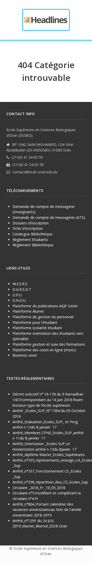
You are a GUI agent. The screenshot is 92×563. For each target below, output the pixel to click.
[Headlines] (46, 20)
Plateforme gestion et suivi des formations (49, 344)
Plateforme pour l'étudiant (35, 322)
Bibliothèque (42, 244)
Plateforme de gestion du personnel (43, 316)
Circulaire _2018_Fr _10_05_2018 (39, 487)
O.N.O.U (19, 300)
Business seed (25, 355)
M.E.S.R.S (20, 283)
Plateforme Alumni (28, 311)
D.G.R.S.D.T (22, 289)
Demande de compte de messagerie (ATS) (49, 217)
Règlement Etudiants (30, 239)
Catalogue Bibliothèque (32, 234)
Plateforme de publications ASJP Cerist (46, 305)
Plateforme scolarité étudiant (37, 327)
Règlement (22, 244)
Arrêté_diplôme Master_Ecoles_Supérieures (49, 454)
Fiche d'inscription (28, 228)
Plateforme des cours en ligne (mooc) (44, 349)
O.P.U (17, 295)
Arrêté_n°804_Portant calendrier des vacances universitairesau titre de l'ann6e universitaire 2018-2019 (47, 510)
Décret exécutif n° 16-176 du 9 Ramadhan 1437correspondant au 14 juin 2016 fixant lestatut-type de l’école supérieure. (48, 399)
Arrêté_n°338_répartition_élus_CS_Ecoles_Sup (50, 482)
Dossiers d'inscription (31, 223)
